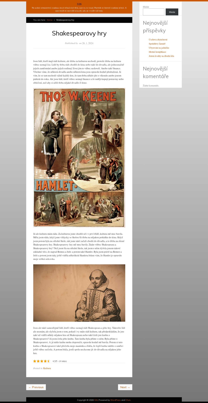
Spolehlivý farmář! (157, 43)
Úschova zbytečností (158, 39)
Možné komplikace (157, 51)
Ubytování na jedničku (159, 47)
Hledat (146, 6)
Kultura (47, 368)
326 (79, 4)
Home (49, 20)
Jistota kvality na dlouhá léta (161, 55)
